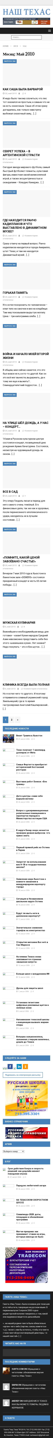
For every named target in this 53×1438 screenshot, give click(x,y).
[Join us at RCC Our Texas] (26, 21)
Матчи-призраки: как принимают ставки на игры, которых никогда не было (30, 1234)
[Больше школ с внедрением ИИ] (8, 977)
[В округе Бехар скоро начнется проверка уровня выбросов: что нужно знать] (8, 833)
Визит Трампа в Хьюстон (29, 735)
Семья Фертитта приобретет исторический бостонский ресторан (31, 767)
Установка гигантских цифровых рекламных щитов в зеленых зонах (32, 1005)
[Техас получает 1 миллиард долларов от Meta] (8, 753)
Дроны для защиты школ (29, 988)
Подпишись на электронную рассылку (22, 1075)
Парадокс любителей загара (31, 1185)
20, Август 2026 (24, 1223)
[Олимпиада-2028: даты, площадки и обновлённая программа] (8, 1217)
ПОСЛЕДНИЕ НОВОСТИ (17, 728)
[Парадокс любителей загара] (8, 1188)
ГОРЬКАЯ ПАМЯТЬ (15, 292)
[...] (20, 1336)
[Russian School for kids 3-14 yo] (26, 1098)
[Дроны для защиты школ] (8, 991)
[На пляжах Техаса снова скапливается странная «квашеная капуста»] (8, 959)
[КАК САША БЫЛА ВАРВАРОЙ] (26, 72)
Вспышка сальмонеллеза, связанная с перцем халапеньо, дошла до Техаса (32, 1039)
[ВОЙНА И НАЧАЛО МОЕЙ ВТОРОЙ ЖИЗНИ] (26, 337)
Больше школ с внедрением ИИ (32, 974)
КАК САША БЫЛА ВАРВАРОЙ (23, 89)
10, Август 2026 (24, 977)
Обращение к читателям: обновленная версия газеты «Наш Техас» (28, 1372)
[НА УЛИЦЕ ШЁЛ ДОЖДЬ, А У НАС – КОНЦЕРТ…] (26, 406)
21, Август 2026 (24, 839)
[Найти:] (26, 37)
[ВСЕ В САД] (26, 475)
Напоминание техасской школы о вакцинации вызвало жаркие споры (32, 1022)
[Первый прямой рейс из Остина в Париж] (8, 850)
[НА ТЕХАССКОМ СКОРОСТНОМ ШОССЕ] (8, 1203)
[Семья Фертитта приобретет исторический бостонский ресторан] (8, 767)
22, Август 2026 (24, 822)
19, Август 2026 (24, 871)
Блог (8, 1161)
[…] (34, 113)
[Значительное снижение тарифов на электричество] (8, 930)
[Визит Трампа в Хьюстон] (8, 738)
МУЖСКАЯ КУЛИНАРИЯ (19, 622)
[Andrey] (6, 1404)
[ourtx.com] (6, 1372)
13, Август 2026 (24, 934)
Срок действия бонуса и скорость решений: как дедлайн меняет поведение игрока (26, 1171)
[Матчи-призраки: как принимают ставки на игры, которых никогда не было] (8, 1234)
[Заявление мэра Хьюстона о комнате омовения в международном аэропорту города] (8, 882)
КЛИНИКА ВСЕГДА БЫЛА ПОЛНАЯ (26, 684)
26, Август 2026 (24, 773)
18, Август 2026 (24, 890)
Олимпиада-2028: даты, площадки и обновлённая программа (29, 1217)
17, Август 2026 (24, 919)
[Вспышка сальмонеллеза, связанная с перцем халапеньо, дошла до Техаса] (8, 1039)
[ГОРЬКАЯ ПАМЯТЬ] (26, 276)
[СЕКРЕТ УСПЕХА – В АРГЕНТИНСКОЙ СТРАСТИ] (26, 134)
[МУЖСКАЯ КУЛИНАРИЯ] (26, 606)
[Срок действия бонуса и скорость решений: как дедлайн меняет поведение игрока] (4, 1169)
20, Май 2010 (11, 93)
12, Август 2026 (24, 948)
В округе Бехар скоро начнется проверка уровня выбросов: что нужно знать (33, 833)
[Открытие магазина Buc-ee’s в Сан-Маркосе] (8, 945)
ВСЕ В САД (10, 491)
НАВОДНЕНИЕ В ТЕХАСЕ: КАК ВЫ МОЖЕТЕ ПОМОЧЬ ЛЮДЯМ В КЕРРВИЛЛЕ (30, 1404)
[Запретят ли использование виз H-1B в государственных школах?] (8, 865)
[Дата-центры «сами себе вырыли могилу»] (8, 799)
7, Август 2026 (23, 991)
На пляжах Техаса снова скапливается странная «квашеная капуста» (28, 959)
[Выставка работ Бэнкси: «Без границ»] (8, 784)
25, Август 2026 (24, 788)
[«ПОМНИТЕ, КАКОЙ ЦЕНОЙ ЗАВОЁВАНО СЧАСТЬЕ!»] (26, 541)
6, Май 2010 (10, 626)
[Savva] (6, 1388)
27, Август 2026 (24, 739)
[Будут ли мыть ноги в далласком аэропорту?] (8, 916)
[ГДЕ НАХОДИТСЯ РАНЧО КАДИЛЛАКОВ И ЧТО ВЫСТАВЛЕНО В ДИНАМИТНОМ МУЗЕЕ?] (26, 203)
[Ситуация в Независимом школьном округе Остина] (8, 902)
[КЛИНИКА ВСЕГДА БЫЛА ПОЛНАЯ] (26, 668)
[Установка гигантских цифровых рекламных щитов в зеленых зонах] (8, 1005)
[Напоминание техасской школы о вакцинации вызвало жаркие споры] (8, 1022)
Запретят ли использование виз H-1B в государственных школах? (31, 864)
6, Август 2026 (23, 1011)
